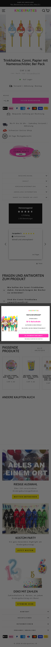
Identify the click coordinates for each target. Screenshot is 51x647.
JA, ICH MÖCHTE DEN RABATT (33, 335)
